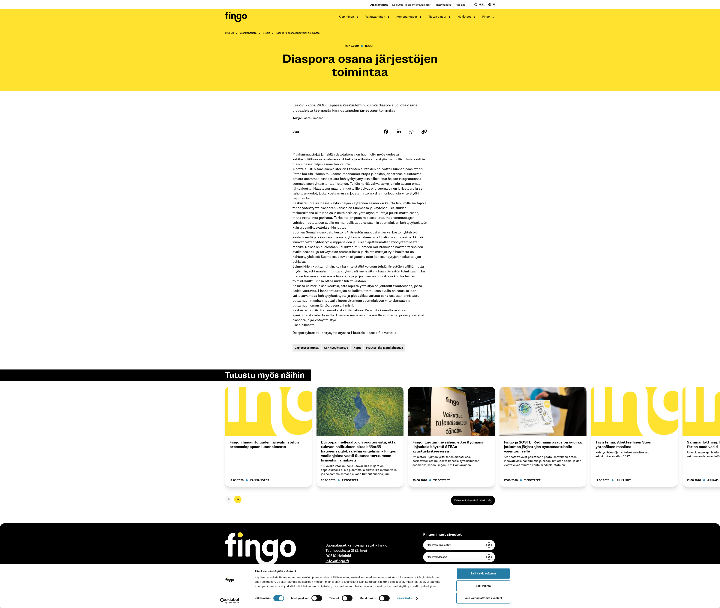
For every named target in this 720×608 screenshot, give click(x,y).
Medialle (460, 5)
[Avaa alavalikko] (357, 17)
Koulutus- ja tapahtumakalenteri (411, 5)
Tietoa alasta (437, 17)
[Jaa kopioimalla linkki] (424, 131)
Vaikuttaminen (375, 17)
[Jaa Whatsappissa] (411, 131)
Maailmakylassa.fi (437, 557)
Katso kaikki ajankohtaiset (469, 500)
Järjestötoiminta (307, 348)
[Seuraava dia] (238, 499)
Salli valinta (483, 585)
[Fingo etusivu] (236, 17)
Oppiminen (346, 17)
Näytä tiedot (404, 598)
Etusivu (229, 33)
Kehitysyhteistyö (336, 348)
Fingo (486, 17)
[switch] (316, 598)
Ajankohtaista (379, 5)
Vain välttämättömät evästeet (483, 598)
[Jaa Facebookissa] (385, 131)
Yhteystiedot (443, 5)
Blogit (266, 33)
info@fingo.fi (337, 561)
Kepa (357, 348)
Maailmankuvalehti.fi (439, 545)
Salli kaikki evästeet (483, 573)
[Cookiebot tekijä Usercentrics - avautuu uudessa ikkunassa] (229, 601)
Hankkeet (464, 17)
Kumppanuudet (406, 17)
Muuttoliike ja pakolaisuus (384, 348)
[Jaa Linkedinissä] (398, 131)
